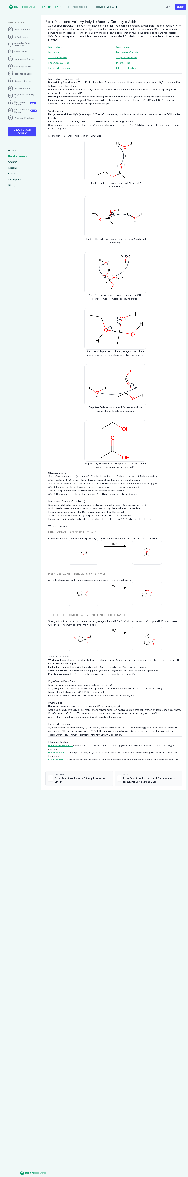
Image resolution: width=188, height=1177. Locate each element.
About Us (13, 150)
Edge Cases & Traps (58, 62)
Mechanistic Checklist (127, 52)
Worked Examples (57, 57)
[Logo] (22, 6)
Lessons (12, 167)
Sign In (180, 6)
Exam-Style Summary (59, 68)
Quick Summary (124, 46)
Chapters (13, 161)
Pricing (11, 185)
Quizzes (12, 173)
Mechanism (54, 52)
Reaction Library (17, 155)
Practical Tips (123, 62)
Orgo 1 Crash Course (22, 131)
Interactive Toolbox (126, 68)
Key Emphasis (55, 46)
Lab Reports (14, 179)
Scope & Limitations (126, 57)
